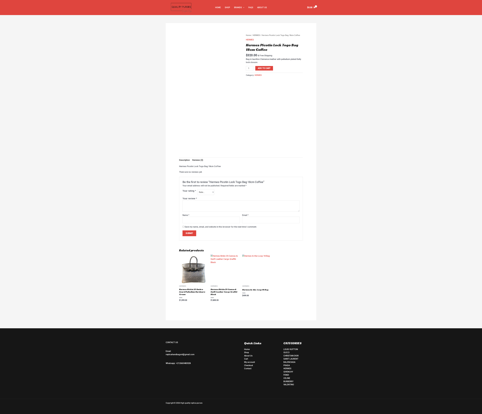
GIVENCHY (288, 372)
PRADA (286, 365)
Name (186, 215)
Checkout (248, 365)
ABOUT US (262, 7)
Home (248, 35)
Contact (247, 368)
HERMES (256, 35)
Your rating (189, 190)
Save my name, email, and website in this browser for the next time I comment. (221, 227)
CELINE (286, 378)
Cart (246, 359)
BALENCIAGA (289, 362)
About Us (248, 356)
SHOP (227, 7)
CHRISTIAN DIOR (291, 356)
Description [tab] (184, 160)
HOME (218, 7)
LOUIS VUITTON (290, 349)
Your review (190, 198)
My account (249, 362)
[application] (243, 7)
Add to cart (264, 68)
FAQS (250, 7)
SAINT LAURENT (290, 359)
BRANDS (238, 7)
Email (245, 215)
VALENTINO (288, 384)
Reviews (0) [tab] (197, 160)
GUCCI (286, 352)
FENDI (286, 375)
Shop (246, 352)
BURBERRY (288, 381)
